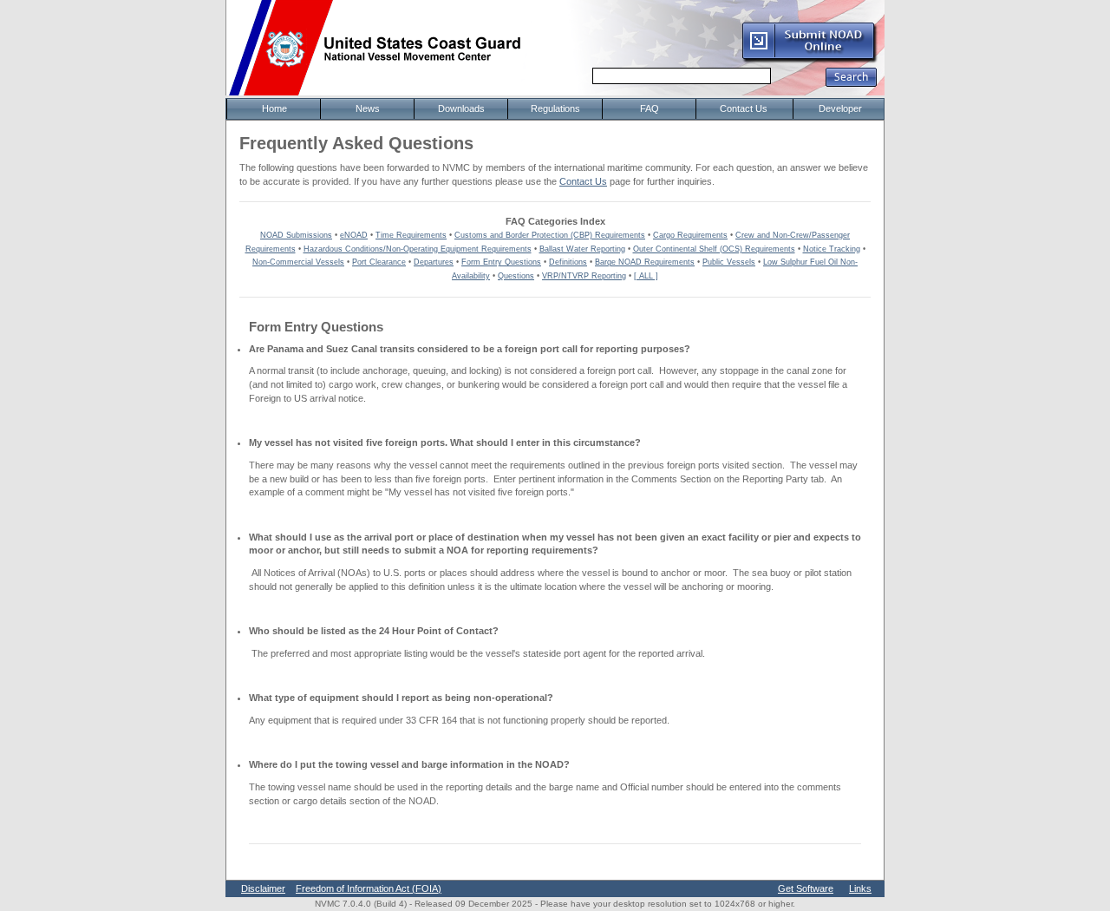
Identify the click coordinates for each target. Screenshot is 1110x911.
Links (860, 888)
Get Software (805, 888)
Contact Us (583, 181)
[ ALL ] (646, 276)
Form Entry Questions (501, 262)
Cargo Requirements (690, 235)
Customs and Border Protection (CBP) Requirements (549, 235)
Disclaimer (263, 888)
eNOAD (354, 235)
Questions (516, 276)
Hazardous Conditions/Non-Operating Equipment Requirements (418, 249)
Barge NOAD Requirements (645, 262)
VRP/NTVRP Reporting (584, 276)
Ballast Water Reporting (582, 249)
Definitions (568, 262)
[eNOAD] (809, 60)
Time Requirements (411, 235)
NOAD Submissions (296, 235)
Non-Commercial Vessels (298, 262)
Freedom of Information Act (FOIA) (368, 888)
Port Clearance (379, 262)
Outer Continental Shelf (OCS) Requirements (714, 249)
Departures (434, 262)
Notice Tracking (831, 249)
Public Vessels (728, 262)
